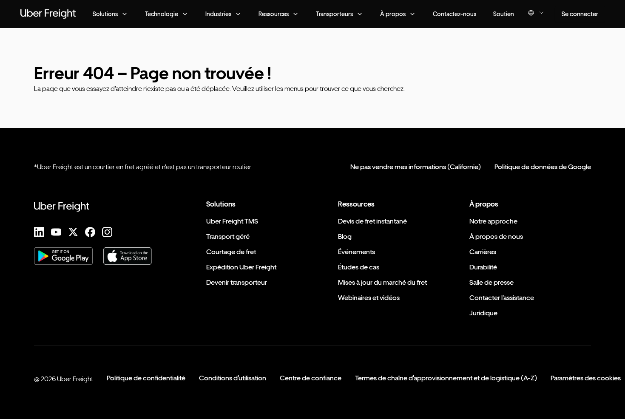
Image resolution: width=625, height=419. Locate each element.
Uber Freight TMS (232, 221)
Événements (356, 252)
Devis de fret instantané (372, 221)
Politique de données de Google (542, 167)
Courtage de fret (231, 252)
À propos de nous (496, 236)
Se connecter (580, 13)
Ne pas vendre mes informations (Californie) (415, 167)
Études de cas (358, 267)
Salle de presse (491, 282)
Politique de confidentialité (146, 378)
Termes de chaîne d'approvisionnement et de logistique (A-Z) (446, 378)
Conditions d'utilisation (232, 378)
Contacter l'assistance (501, 298)
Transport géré (228, 236)
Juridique (483, 313)
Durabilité (483, 267)
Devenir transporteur (236, 282)
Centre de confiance (310, 378)
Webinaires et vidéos (369, 298)
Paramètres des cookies (586, 378)
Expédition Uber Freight (241, 267)
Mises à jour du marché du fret (382, 282)
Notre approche (493, 221)
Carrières (482, 252)
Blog (345, 236)
